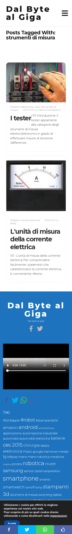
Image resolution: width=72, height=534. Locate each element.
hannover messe (56, 451)
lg (4, 456)
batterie (58, 438)
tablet (57, 495)
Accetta (12, 523)
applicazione (12, 433)
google (38, 451)
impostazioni (58, 516)
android (28, 427)
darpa (44, 445)
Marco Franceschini (49, 109)
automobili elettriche (34, 438)
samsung (13, 470)
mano (22, 457)
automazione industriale (40, 433)
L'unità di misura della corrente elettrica (35, 239)
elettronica (27, 106)
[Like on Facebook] (32, 400)
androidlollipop (46, 428)
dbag (13, 223)
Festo (27, 451)
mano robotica (39, 457)
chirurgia (31, 445)
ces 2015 (13, 445)
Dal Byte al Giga (28, 13)
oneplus (7, 464)
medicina (57, 457)
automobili (11, 438)
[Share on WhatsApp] (23, 400)
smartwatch (14, 487)
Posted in (15, 106)
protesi (17, 464)
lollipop (12, 457)
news (38, 106)
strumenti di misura (24, 495)
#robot (28, 420)
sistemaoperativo (47, 471)
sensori (29, 471)
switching (45, 495)
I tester (20, 118)
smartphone (21, 478)
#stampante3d (47, 420)
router (50, 464)
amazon (10, 427)
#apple (14, 420)
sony (38, 487)
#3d (6, 420)
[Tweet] (15, 400)
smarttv (45, 479)
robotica (33, 463)
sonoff (30, 487)
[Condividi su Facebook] (6, 400)
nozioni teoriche (30, 220)
